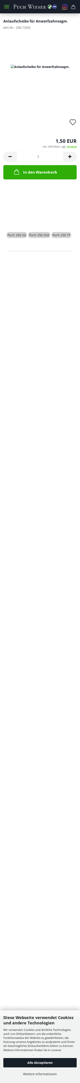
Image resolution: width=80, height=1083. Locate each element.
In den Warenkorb (40, 172)
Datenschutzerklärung (18, 1054)
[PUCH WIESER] (40, 6)
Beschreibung (23, 219)
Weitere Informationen (40, 1074)
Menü (6, 6)
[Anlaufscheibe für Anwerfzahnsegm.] (40, 66)
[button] (10, 157)
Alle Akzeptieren (40, 1062)
